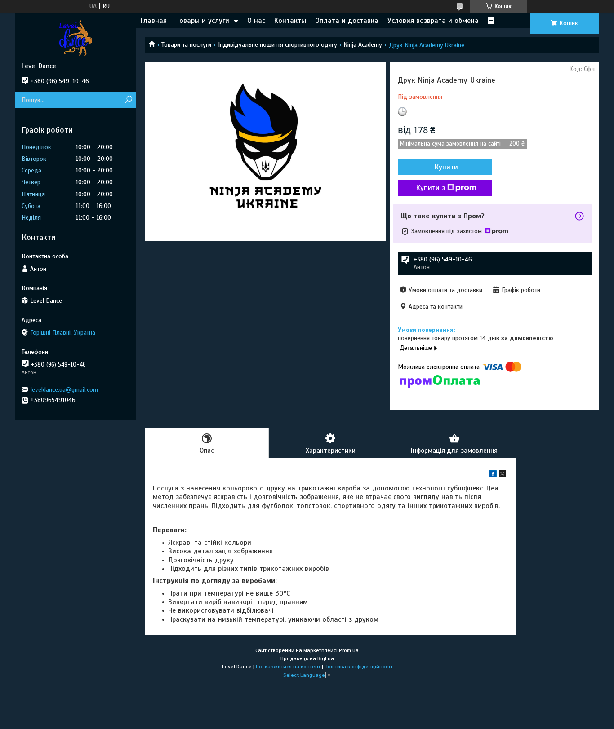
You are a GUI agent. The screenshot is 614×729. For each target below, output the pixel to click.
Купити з (430, 187)
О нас (256, 20)
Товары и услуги (202, 20)
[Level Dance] (75, 37)
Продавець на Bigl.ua (307, 658)
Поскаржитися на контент (288, 666)
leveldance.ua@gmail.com (64, 389)
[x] (502, 475)
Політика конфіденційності (358, 666)
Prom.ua (349, 650)
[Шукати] (128, 100)
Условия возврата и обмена (433, 20)
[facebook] (493, 475)
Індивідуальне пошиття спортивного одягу (277, 45)
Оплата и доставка (346, 20)
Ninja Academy (362, 45)
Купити (446, 167)
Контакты (290, 20)
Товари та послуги (186, 45)
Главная (154, 20)
